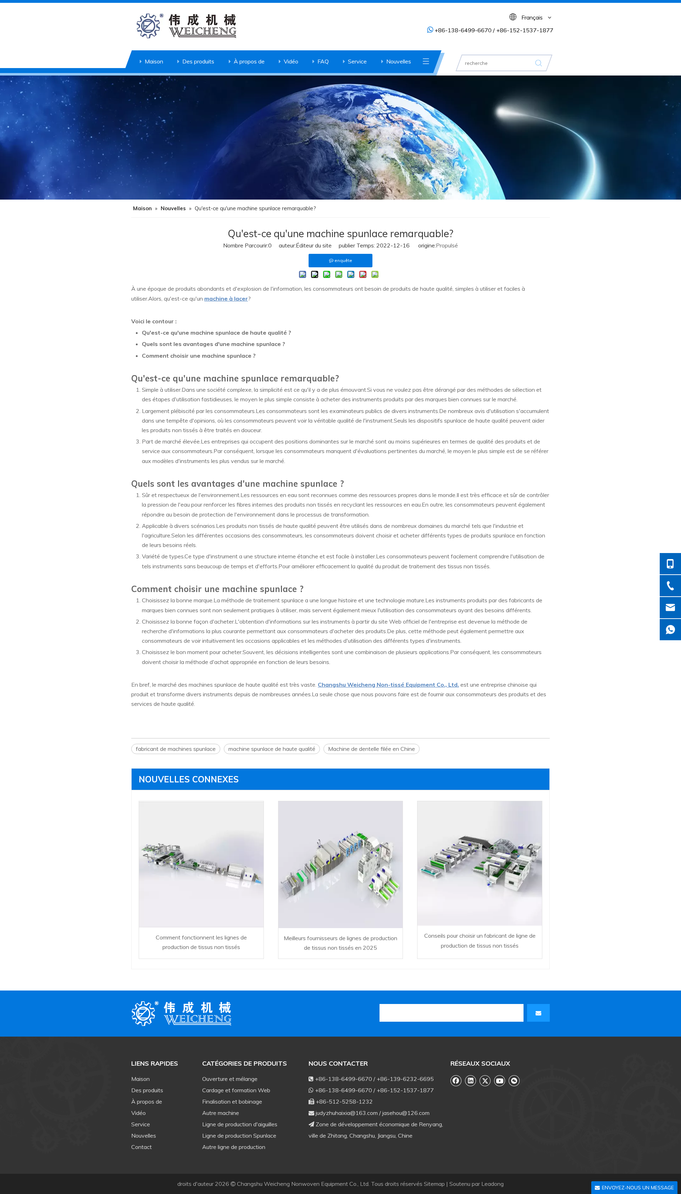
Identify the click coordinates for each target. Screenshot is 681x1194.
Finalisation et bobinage (232, 1101)
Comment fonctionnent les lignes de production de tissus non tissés (201, 942)
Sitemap (434, 1183)
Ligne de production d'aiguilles (239, 1124)
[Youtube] (499, 1080)
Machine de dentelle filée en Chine (371, 748)
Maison (154, 61)
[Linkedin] (470, 1080)
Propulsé (447, 245)
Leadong (492, 1183)
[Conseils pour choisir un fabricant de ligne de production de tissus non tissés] (479, 863)
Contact (141, 1146)
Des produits (198, 61)
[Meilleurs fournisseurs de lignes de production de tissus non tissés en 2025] (340, 864)
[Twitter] (485, 1080)
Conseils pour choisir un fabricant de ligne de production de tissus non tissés (480, 940)
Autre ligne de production (233, 1146)
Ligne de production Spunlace (239, 1135)
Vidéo (291, 61)
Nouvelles (398, 61)
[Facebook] (456, 1080)
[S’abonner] (538, 1013)
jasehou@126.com (406, 1112)
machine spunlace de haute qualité (271, 748)
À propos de (249, 61)
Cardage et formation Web (236, 1090)
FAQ (323, 61)
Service (357, 61)
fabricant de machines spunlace (176, 748)
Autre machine (220, 1112)
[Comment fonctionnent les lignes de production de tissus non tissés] (201, 864)
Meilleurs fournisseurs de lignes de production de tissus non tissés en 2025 (340, 942)
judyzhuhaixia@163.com (347, 1112)
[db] (182, 1013)
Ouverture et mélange (230, 1078)
